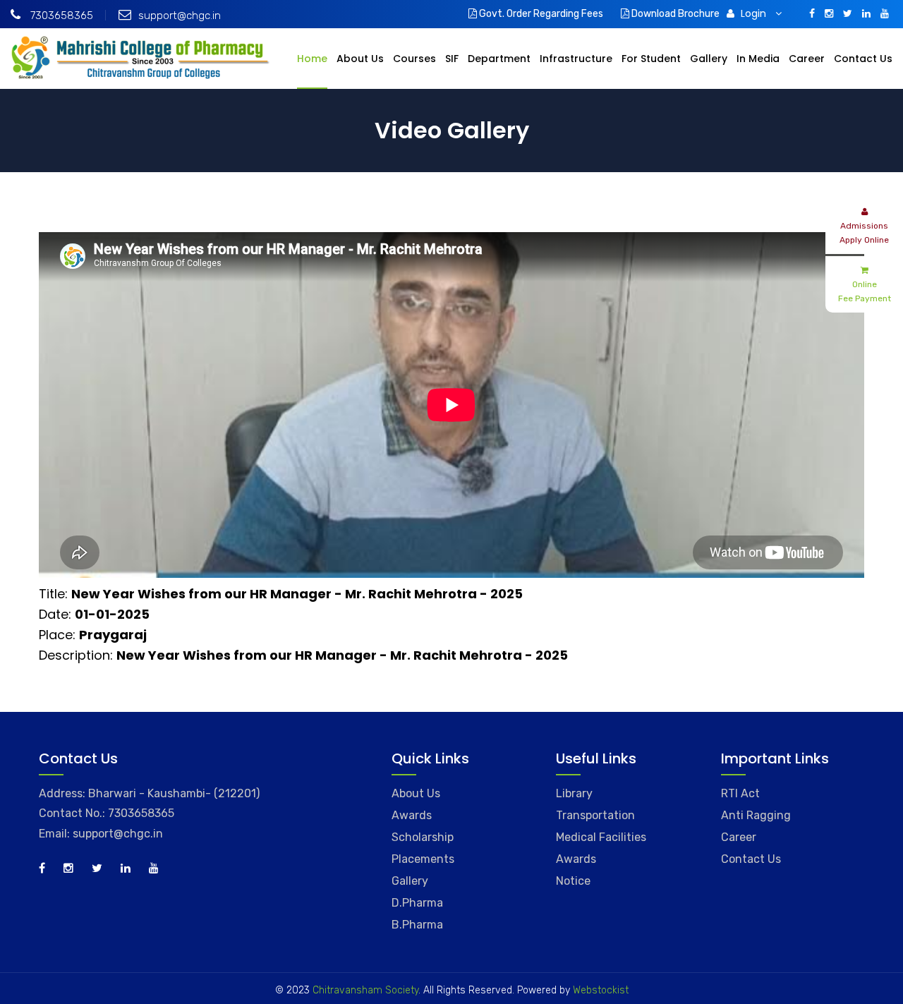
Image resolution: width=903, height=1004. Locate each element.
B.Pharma (417, 924)
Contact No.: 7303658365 (106, 813)
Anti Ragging (756, 815)
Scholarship (423, 837)
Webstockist (599, 990)
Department (499, 59)
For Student (651, 59)
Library (574, 793)
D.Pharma (417, 902)
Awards (412, 815)
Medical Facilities (601, 837)
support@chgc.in (179, 15)
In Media (758, 59)
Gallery (708, 59)
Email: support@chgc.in (101, 833)
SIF (452, 59)
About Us (360, 59)
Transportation (595, 815)
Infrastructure (576, 59)
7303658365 (60, 15)
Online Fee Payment (864, 291)
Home (312, 59)
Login (755, 13)
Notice (573, 881)
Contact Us (863, 59)
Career (807, 59)
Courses (414, 59)
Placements (423, 859)
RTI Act (740, 793)
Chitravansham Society (365, 990)
